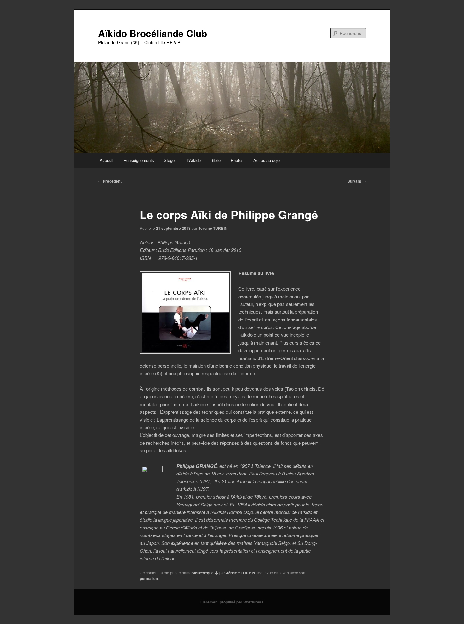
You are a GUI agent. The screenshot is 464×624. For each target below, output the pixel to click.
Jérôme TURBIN (213, 228)
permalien (149, 578)
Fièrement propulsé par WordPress (232, 602)
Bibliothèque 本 (204, 573)
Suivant (357, 181)
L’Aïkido (194, 160)
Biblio (216, 160)
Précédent (110, 181)
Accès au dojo (266, 160)
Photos (237, 160)
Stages (170, 160)
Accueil (106, 160)
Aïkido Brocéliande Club (152, 33)
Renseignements (138, 160)
